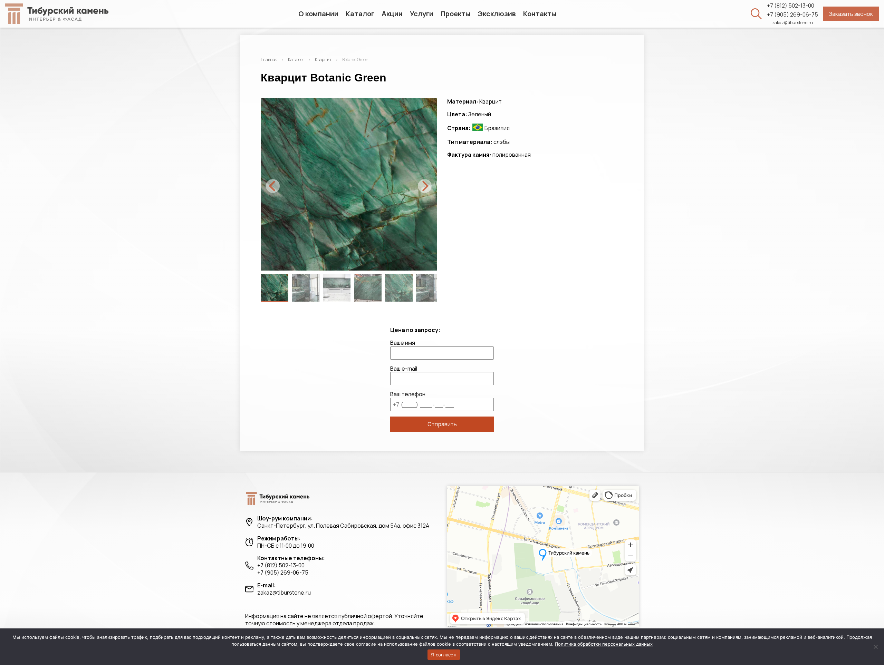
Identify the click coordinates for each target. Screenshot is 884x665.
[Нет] (875, 646)
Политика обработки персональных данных (604, 644)
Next (425, 186)
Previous (273, 186)
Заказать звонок (851, 14)
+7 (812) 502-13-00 (790, 5)
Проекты (455, 13)
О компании (318, 13)
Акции (392, 13)
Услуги (421, 13)
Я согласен (444, 654)
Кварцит (323, 59)
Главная (269, 59)
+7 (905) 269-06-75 (792, 14)
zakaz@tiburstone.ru (792, 23)
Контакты (539, 13)
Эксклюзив (497, 13)
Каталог (360, 13)
